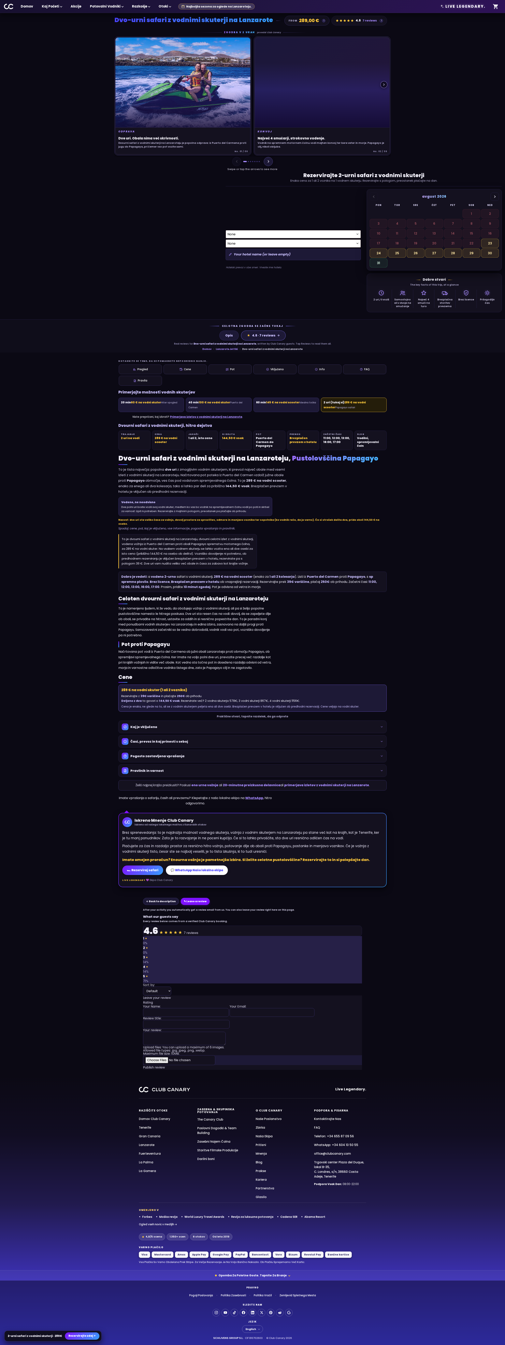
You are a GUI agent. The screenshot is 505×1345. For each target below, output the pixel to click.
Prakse (261, 1171)
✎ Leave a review (195, 901)
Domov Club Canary (154, 1119)
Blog (259, 1162)
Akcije (76, 6)
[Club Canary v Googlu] (289, 1312)
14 (452, 233)
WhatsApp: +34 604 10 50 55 (336, 1145)
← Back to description (161, 901)
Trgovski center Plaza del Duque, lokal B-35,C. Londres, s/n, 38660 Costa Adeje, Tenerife (339, 1169)
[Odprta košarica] (495, 6)
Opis (229, 335)
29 (471, 253)
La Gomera (147, 1171)
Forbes (147, 1217)
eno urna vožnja (204, 785)
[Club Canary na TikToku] (234, 1312)
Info (322, 369)
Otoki (163, 6)
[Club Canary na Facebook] (243, 1312)
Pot (232, 369)
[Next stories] (383, 84)
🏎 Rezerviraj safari (142, 870)
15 (471, 233)
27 (434, 253)
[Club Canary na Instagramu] (216, 1312)
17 (378, 243)
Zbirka (260, 1127)
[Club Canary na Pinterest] (270, 1312)
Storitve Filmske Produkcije (217, 1150)
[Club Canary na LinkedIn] (252, 1312)
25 (397, 253)
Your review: (152, 1030)
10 (378, 233)
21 (452, 243)
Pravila (142, 380)
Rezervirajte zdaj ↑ (82, 1336)
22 (471, 243)
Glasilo (261, 1197)
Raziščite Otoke (153, 1110)
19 (415, 243)
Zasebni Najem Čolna (213, 1141)
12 (415, 233)
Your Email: (238, 1007)
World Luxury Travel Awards (204, 1217)
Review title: (152, 1019)
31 (378, 263)
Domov (27, 6)
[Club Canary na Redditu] (279, 1312)
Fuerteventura (150, 1154)
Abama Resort (314, 1217)
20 (434, 243)
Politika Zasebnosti (233, 1295)
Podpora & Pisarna (331, 1110)
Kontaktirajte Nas (327, 1119)
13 (434, 233)
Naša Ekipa (264, 1136)
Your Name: (152, 1007)
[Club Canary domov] (9, 6)
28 (453, 253)
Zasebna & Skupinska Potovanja (216, 1110)
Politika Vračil (263, 1295)
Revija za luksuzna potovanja (252, 1217)
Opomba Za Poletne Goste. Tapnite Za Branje (253, 1275)
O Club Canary (269, 1110)
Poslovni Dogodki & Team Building (217, 1130)
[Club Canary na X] (261, 1312)
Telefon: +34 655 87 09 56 (334, 1136)
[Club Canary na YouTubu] (225, 1312)
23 (490, 243)
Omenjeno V (149, 1210)
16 (490, 233)
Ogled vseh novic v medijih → (158, 1224)
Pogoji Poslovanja (201, 1295)
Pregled (142, 369)
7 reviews (370, 20)
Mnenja (261, 1154)
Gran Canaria (149, 1136)
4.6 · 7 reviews (261, 335)
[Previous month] (374, 197)
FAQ (366, 369)
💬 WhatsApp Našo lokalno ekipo (197, 870)
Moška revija (168, 1217)
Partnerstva (265, 1188)
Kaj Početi (50, 6)
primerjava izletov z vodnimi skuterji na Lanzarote (326, 785)
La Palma (146, 1162)
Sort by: (149, 985)
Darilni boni (206, 1159)
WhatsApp (254, 798)
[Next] (268, 161)
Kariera (261, 1180)
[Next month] (495, 197)
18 (397, 243)
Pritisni (261, 1145)
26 (416, 253)
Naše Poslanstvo (268, 1119)
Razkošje (139, 6)
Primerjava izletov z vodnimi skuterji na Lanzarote (206, 417)
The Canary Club (210, 1119)
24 (379, 253)
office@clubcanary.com (332, 1154)
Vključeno (277, 369)
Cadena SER (288, 1217)
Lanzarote (146, 1145)
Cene (187, 369)
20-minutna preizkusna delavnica (251, 785)
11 (397, 233)
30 (490, 253)
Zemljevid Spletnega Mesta (298, 1295)
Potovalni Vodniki (105, 6)
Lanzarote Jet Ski (227, 349)
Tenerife (145, 1127)
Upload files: (183, 1050)
